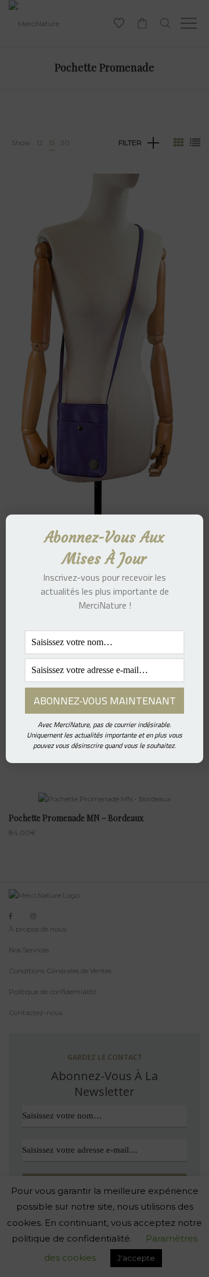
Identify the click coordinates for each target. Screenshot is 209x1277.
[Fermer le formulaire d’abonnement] (187, 532)
